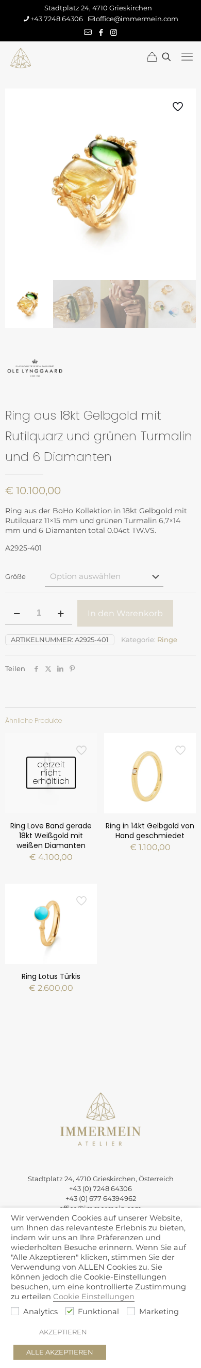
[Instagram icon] (114, 32)
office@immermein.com (137, 18)
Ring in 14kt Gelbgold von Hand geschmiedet (150, 831)
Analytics (40, 1311)
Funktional (98, 1311)
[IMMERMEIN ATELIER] (21, 57)
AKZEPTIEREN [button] (63, 1332)
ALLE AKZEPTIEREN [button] (59, 1352)
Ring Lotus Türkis (51, 976)
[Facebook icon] (101, 32)
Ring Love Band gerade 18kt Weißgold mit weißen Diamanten (51, 836)
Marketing (159, 1311)
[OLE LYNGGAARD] (35, 369)
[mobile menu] (187, 57)
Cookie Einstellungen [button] (94, 1296)
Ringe (167, 639)
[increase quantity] (61, 613)
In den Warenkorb (125, 613)
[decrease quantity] (17, 613)
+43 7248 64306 (56, 18)
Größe (15, 576)
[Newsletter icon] (88, 32)
